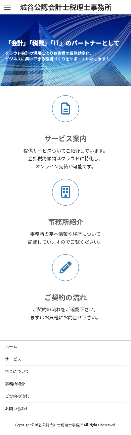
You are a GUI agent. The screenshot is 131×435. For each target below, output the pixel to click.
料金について (17, 371)
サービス (13, 359)
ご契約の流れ (65, 297)
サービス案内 (65, 138)
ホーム (11, 346)
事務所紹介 (15, 383)
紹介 (65, 222)
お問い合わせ (17, 408)
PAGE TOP (121, 415)
